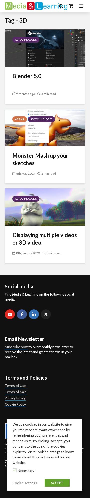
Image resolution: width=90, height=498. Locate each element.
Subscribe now (16, 347)
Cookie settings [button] (25, 483)
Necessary (26, 470)
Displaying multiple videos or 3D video (44, 239)
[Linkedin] (34, 314)
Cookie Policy (15, 404)
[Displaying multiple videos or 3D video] (45, 206)
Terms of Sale (16, 392)
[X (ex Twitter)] (46, 314)
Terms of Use (15, 385)
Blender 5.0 (27, 76)
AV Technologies (26, 39)
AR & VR (19, 119)
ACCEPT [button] (57, 483)
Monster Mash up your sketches (40, 159)
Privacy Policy (15, 398)
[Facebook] (22, 314)
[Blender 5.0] (45, 47)
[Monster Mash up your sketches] (45, 127)
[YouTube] (10, 314)
